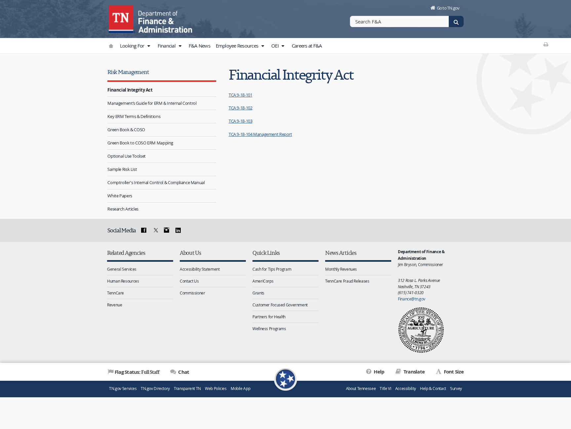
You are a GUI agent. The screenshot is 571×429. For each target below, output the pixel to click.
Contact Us (189, 281)
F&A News (199, 45)
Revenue (114, 304)
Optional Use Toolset (126, 156)
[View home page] (122, 18)
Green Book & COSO (126, 130)
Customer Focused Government (280, 304)
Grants (258, 292)
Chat (183, 372)
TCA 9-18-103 (240, 121)
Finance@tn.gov (411, 298)
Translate (413, 371)
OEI (275, 45)
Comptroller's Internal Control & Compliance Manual (156, 182)
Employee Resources (237, 45)
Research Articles (122, 209)
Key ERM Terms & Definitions (133, 116)
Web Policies (216, 388)
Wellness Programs (269, 328)
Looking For (132, 45)
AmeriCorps (262, 281)
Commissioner (192, 292)
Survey (456, 388)
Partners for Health (269, 316)
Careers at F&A (307, 45)
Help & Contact (433, 388)
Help (378, 371)
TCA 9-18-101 (240, 95)
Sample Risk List (122, 169)
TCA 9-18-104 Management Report (260, 134)
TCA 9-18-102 (240, 108)
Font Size (453, 371)
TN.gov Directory (155, 388)
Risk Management (128, 72)
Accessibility (405, 388)
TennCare (115, 292)
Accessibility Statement (199, 269)
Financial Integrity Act (129, 90)
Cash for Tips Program (271, 269)
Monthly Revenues (341, 269)
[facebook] (143, 230)
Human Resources (123, 281)
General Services (121, 269)
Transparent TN (187, 388)
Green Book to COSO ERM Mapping (140, 143)
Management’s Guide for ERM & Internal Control (151, 103)
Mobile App (240, 388)
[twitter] (155, 230)
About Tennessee (361, 388)
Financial (167, 45)
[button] (148, 46)
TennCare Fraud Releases (347, 281)
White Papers (119, 196)
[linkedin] (178, 230)
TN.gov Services (122, 388)
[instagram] (166, 230)
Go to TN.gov (448, 8)
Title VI (385, 388)
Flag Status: (137, 372)
